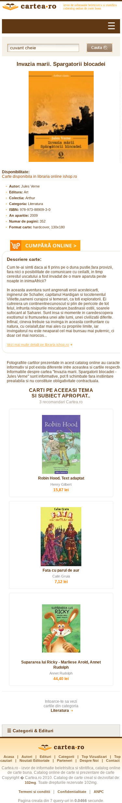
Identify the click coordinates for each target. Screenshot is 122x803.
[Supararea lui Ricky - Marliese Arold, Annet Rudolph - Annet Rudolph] (61, 628)
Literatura (35, 204)
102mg (30, 783)
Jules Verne (30, 186)
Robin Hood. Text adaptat (61, 478)
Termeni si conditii (34, 792)
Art (26, 192)
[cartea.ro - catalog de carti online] (61, 749)
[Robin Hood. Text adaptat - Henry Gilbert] (61, 444)
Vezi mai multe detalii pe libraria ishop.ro (38, 345)
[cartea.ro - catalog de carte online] (61, 7)
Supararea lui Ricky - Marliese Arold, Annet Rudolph (61, 665)
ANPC (99, 792)
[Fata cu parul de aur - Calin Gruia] (61, 536)
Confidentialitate (72, 792)
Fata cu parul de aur (61, 570)
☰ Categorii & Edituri (30, 730)
